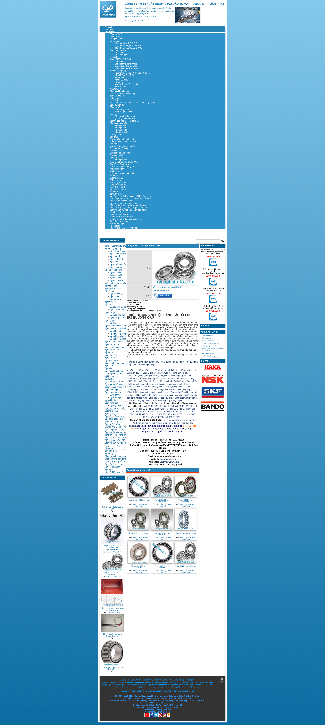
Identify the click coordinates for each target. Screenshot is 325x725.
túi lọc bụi (181, 420)
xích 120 (162, 370)
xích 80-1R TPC (143, 412)
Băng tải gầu (115, 107)
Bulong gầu (115, 98)
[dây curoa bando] (212, 411)
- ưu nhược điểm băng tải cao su (211, 343)
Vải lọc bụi (114, 171)
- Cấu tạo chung (206, 338)
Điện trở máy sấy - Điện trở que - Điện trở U (129, 208)
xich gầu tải (177, 387)
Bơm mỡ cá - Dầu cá (119, 148)
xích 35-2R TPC (166, 406)
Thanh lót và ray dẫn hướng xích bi (125, 219)
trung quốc (150, 376)
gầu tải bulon (179, 398)
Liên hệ (108, 237)
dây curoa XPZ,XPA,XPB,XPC (128, 48)
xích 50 (130, 370)
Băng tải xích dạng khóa (120, 214)
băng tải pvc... (177, 400)
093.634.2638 (213, 276)
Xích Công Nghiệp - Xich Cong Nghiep (132, 73)
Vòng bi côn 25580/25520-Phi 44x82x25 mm (112, 668)
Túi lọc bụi (114, 57)
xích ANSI (134, 378)
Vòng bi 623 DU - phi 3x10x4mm (185, 501)
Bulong (118, 100)
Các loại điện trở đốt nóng (121, 201)
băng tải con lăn (159, 423)
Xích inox (119, 82)
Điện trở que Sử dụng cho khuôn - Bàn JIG (112, 635)
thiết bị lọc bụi (163, 392)
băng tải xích (166, 398)
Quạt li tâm (119, 52)
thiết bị (159, 395)
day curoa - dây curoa (155, 362)
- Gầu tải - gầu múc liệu (208, 341)
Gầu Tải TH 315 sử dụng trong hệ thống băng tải (112, 609)
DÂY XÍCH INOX (117, 187)
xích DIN (182, 384)
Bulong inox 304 (117, 178)
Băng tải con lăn (117, 105)
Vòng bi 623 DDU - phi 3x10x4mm (162, 534)
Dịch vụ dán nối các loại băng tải (124, 121)
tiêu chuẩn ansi (177, 378)
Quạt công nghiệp (118, 50)
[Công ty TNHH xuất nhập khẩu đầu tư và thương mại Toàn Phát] (108, 17)
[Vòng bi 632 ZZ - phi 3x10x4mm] (162, 486)
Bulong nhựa (115, 180)
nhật (158, 376)
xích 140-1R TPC (176, 414)
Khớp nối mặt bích (118, 155)
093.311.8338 (213, 311)
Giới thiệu (109, 30)
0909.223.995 (213, 256)
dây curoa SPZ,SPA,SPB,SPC (128, 45)
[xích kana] (212, 370)
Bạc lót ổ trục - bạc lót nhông (122, 146)
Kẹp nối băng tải (117, 169)
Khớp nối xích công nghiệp (127, 84)
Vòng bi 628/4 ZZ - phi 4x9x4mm (138, 567)
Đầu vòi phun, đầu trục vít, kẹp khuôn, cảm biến (131, 198)
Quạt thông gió (121, 55)
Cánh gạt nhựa (116, 134)
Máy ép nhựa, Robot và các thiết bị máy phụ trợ (131, 196)
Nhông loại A (120, 125)
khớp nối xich (147, 389)
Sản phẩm (109, 32)
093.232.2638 (213, 293)
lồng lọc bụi (175, 392)
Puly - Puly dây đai (118, 185)
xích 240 (135, 373)
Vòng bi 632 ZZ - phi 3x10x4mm (162, 501)
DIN (179, 381)
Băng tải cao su (117, 96)
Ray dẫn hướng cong (119, 221)
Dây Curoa (114, 41)
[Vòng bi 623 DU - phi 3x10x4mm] (185, 486)
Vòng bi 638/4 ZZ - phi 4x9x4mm (162, 567)
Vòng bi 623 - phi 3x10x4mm (139, 500)
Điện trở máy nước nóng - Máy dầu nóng (128, 210)
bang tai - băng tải (135, 362)
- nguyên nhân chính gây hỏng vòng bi (212, 348)
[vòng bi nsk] (212, 383)
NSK (163, 373)
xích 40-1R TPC (182, 406)
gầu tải (186, 395)
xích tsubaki (154, 373)
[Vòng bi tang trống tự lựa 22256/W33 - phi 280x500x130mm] (112, 543)
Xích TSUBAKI (121, 80)
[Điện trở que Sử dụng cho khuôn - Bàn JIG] (112, 632)
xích (165, 376)
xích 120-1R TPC (142, 414)
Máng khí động (116, 39)
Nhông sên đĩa (121, 132)
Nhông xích (115, 226)
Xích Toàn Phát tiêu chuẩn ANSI (124, 162)
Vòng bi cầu (120, 61)
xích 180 (188, 370)
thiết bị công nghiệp (175, 373)
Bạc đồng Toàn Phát (119, 182)
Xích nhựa (114, 192)
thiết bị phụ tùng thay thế (145, 395)
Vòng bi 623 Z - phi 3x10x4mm (138, 533)
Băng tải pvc (169, 420)
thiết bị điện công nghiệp (159, 400)
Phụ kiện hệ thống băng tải (122, 139)
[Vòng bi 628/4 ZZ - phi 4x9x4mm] (138, 552)
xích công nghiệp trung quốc (148, 384)
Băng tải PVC (116, 34)
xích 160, (179, 370)
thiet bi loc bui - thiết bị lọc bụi (179, 362)
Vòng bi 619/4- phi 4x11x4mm (185, 566)
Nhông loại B (121, 128)
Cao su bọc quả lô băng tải (122, 166)
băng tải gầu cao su (123, 112)
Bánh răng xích (116, 157)
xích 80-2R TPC (158, 412)
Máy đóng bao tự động (120, 153)
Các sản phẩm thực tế (119, 164)
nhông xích (135, 389)
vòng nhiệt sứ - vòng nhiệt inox (123, 203)
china (141, 376)
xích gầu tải (155, 398)
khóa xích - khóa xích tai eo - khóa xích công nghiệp (133, 103)
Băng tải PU (115, 36)
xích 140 (170, 370)
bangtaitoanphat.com (168, 462)
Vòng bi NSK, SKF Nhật (120, 59)
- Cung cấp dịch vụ (207, 335)
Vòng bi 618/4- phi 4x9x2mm (186, 533)
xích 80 (145, 370)
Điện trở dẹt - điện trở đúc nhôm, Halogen (128, 205)
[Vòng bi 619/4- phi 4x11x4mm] (185, 552)
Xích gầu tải (120, 77)
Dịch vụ (108, 230)
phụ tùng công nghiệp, (173, 395)
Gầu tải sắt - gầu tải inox (125, 116)
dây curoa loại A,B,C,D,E (126, 43)
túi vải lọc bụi (187, 392)
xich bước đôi (164, 387)
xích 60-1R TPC (177, 409)
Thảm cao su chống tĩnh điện (123, 141)
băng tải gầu (175, 423)
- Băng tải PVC (205, 351)
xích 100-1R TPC (174, 412)
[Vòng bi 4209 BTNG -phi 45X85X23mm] (112, 570)
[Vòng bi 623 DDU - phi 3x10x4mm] (162, 519)
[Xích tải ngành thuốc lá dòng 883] (112, 505)
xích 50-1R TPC (146, 409)
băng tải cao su (143, 423)
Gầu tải (113, 114)
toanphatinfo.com (113, 718)
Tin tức (108, 235)
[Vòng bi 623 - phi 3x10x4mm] (138, 486)
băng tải (188, 327)
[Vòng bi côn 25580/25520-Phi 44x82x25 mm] (112, 665)
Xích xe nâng (121, 87)
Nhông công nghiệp (118, 123)
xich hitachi (137, 387)
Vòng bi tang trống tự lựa (126, 64)
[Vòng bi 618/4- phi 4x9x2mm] (185, 519)
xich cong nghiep (147, 365)
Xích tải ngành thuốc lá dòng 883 (112, 508)
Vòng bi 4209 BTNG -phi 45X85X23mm (112, 573)
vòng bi (146, 398)
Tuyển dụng (110, 233)
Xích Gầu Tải (115, 89)
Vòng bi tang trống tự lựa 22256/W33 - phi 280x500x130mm (112, 548)
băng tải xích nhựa (118, 189)
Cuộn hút (114, 144)
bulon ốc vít (191, 398)
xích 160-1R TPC (156, 417)
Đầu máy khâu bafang (119, 91)
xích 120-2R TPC (159, 414)
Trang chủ (109, 27)
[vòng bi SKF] (212, 397)
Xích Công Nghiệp (118, 71)
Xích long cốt (115, 212)
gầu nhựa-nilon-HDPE (125, 119)
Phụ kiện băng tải (117, 223)
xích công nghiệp (175, 376)
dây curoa (179, 327)
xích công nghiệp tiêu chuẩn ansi (155, 378)
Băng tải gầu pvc (122, 109)
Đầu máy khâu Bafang (125, 93)
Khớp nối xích (116, 150)
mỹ (162, 376)
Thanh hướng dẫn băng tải (122, 217)
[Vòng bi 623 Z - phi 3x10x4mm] (138, 519)
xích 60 (137, 370)
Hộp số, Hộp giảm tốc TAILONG (124, 228)
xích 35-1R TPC (151, 406)
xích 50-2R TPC (161, 409)
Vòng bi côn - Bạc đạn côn (127, 68)
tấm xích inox (115, 194)
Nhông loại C (121, 130)
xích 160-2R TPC (172, 417)
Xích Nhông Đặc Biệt (124, 75)
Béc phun (114, 137)
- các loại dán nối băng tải (208, 356)
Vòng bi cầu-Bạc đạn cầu (126, 66)
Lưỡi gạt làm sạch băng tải (122, 173)
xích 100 (153, 370)
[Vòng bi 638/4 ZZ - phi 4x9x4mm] (162, 552)
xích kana (144, 373)
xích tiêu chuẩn (150, 387)
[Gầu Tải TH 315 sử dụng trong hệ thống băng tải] (112, 606)
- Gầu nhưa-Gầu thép (207, 353)
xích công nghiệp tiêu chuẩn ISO (162, 381)
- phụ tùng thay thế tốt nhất (209, 346)
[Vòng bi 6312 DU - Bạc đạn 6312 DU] (175, 284)
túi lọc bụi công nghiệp (137, 400)
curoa (135, 376)
